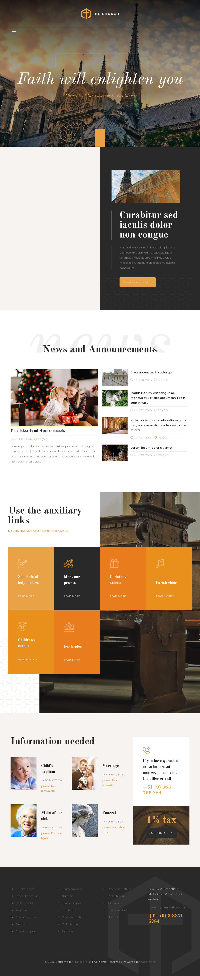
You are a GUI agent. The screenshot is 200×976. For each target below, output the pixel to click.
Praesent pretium (28, 896)
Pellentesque (25, 903)
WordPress (147, 961)
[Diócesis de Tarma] (100, 13)
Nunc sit (21, 924)
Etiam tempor (25, 931)
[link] (54, 170)
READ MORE (26, 596)
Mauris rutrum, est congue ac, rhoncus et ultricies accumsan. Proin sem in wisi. (157, 398)
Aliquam (21, 910)
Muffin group (82, 961)
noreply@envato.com (166, 907)
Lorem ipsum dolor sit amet (151, 447)
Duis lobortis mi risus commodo (38, 431)
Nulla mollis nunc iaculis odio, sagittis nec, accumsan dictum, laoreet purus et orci (158, 425)
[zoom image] (54, 171)
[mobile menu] (14, 33)
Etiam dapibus (26, 917)
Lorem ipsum (25, 889)
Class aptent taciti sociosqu (151, 372)
